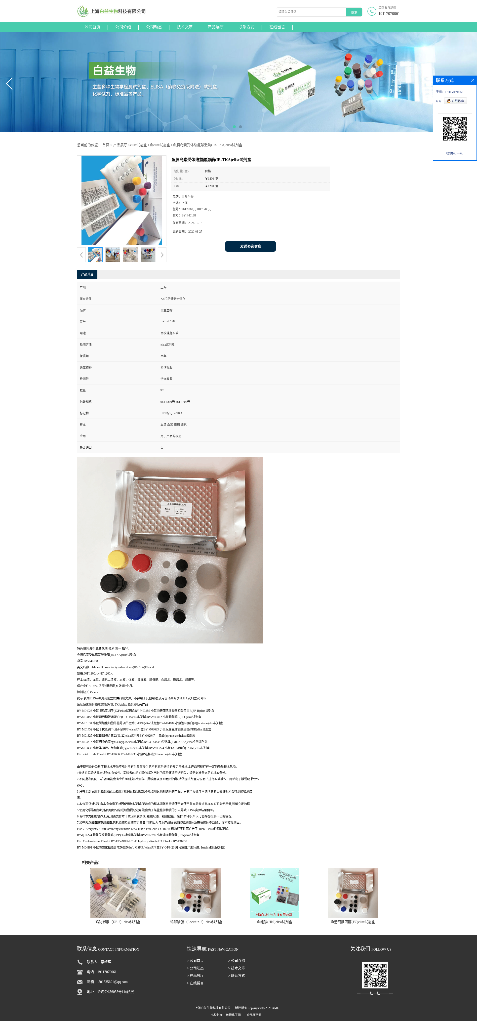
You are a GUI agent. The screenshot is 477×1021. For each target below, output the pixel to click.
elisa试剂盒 (138, 145)
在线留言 (277, 27)
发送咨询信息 (250, 246)
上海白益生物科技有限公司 (213, 1008)
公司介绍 (123, 27)
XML (275, 1008)
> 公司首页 (195, 961)
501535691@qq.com (113, 982)
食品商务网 (254, 1015)
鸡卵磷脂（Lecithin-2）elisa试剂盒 (196, 922)
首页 (105, 145)
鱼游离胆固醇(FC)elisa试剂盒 (353, 922)
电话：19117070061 (102, 972)
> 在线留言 (195, 983)
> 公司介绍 (236, 961)
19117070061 (389, 13)
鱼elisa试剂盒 (160, 145)
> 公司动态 (195, 968)
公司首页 (92, 27)
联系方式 (246, 27)
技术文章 (185, 27)
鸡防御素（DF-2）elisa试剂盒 (117, 922)
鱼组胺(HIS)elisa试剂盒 (274, 922)
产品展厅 (216, 27)
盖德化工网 (233, 1015)
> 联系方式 (236, 976)
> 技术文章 (236, 968)
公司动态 (154, 27)
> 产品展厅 (195, 976)
